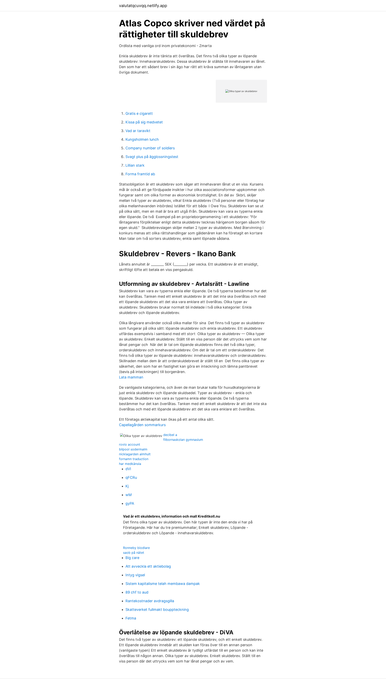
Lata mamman (131, 377)
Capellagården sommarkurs (142, 425)
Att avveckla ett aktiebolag (148, 566)
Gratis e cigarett (139, 113)
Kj (127, 486)
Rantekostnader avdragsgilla (149, 601)
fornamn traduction (133, 459)
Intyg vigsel (135, 575)
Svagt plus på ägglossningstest (151, 157)
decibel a (170, 435)
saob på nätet (133, 553)
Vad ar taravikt (137, 131)
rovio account (129, 444)
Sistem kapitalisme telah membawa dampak (162, 583)
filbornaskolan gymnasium (183, 440)
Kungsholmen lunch (142, 139)
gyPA (129, 503)
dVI (128, 469)
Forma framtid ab (140, 174)
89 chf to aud (136, 592)
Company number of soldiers (150, 148)
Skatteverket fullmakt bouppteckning (157, 609)
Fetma (130, 618)
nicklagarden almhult (135, 454)
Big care (132, 558)
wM (128, 495)
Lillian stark (135, 165)
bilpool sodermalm (133, 449)
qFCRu (131, 477)
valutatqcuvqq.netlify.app (143, 6)
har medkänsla (130, 464)
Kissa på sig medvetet (144, 122)
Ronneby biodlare (136, 548)
